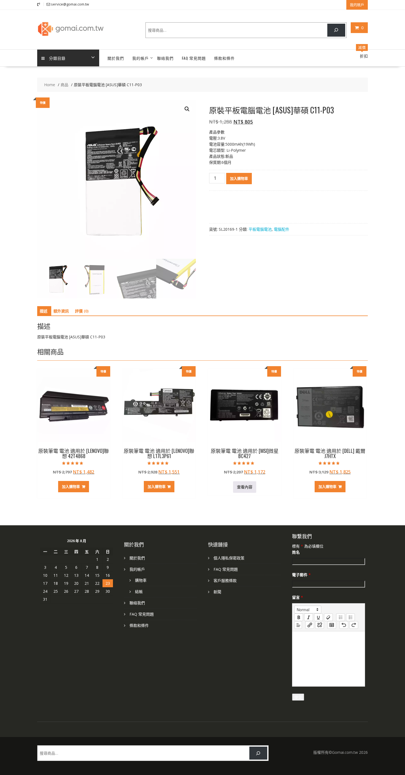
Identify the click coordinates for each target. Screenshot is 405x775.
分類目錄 (57, 58)
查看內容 (244, 487)
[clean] (328, 617)
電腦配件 (281, 229)
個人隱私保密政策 (229, 558)
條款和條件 (224, 58)
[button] (187, 109)
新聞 (217, 591)
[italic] (308, 617)
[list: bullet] (350, 617)
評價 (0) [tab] (81, 311)
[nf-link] (309, 625)
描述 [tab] (43, 311)
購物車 (141, 580)
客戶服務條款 (225, 580)
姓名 (296, 552)
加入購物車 (239, 178)
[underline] (318, 617)
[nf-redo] (353, 625)
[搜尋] (336, 30)
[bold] (298, 617)
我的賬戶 (357, 4)
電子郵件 (301, 574)
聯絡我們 (165, 58)
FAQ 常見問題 (194, 58)
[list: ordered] (340, 617)
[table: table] (331, 625)
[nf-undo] (343, 625)
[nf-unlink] (319, 625)
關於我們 (115, 58)
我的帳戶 (140, 58)
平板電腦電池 (260, 229)
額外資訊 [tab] (61, 311)
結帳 (139, 591)
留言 (297, 597)
